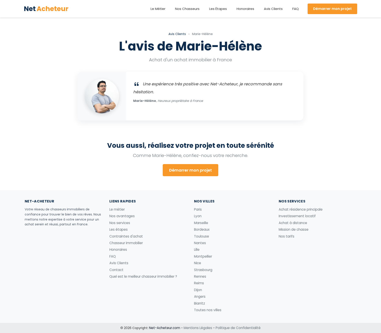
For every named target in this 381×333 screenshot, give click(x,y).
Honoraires (245, 8)
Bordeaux (201, 229)
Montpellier (203, 256)
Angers (199, 296)
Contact (116, 270)
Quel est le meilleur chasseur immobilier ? (143, 276)
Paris (198, 209)
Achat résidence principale (301, 209)
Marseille (201, 223)
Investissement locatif (297, 216)
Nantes (200, 243)
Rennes (200, 276)
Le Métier (158, 8)
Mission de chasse (293, 229)
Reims (199, 283)
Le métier (117, 209)
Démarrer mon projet (332, 8)
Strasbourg (203, 270)
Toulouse (201, 236)
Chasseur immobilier (126, 243)
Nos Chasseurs (187, 8)
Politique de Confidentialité (238, 328)
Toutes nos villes (207, 310)
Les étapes (118, 229)
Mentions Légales (198, 328)
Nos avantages (122, 216)
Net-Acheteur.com (164, 328)
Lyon (198, 216)
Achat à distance (293, 223)
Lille (197, 249)
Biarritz (199, 303)
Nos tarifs (286, 236)
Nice (197, 263)
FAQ (295, 8)
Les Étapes (218, 8)
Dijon (198, 290)
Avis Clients (273, 8)
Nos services (119, 223)
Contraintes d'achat (126, 236)
